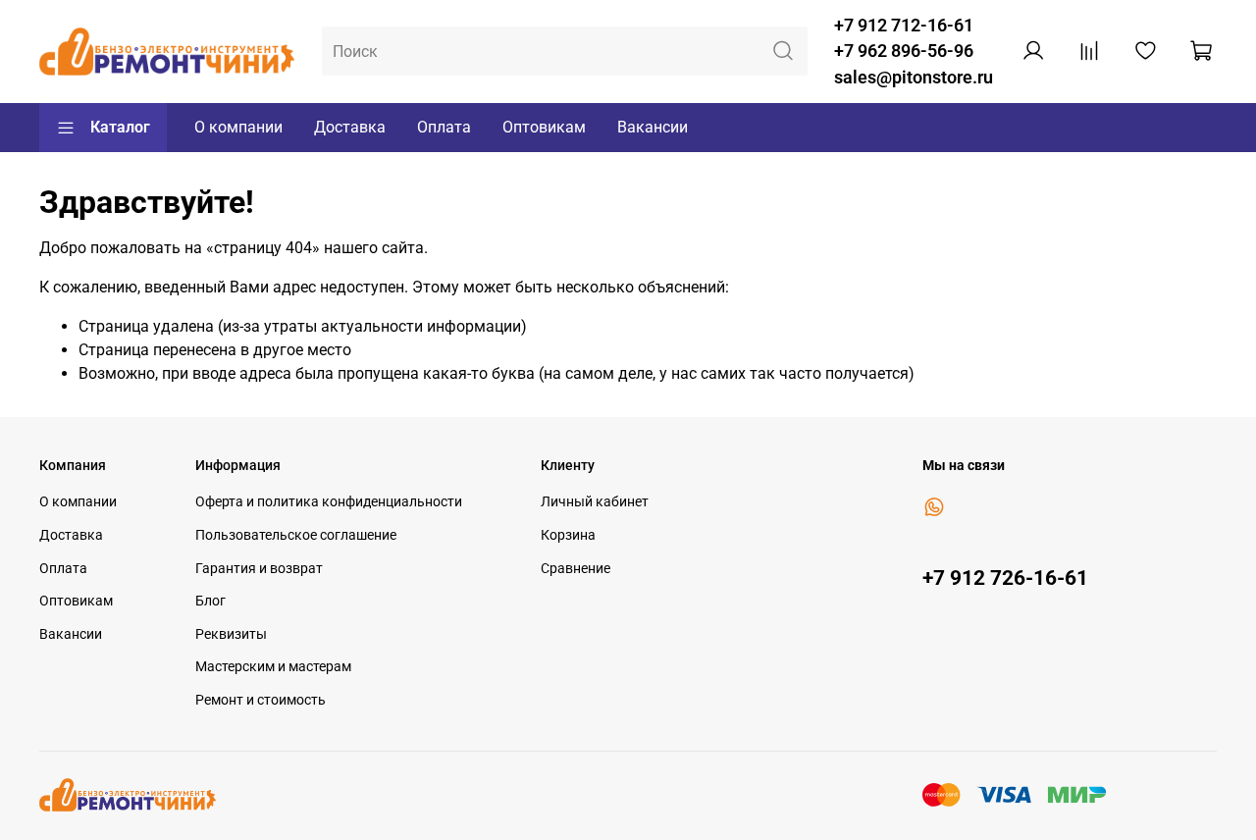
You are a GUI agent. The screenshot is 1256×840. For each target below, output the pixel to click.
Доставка (350, 127)
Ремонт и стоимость (260, 700)
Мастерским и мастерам (273, 666)
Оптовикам (544, 127)
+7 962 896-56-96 (903, 51)
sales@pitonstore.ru (913, 77)
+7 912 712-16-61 (903, 25)
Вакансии (652, 127)
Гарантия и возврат (259, 568)
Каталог (120, 127)
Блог (210, 601)
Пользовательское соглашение (295, 535)
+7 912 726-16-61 (1005, 578)
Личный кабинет (595, 502)
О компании (238, 127)
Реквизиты (231, 634)
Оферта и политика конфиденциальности (328, 502)
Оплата (444, 127)
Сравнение (575, 568)
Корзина (568, 535)
